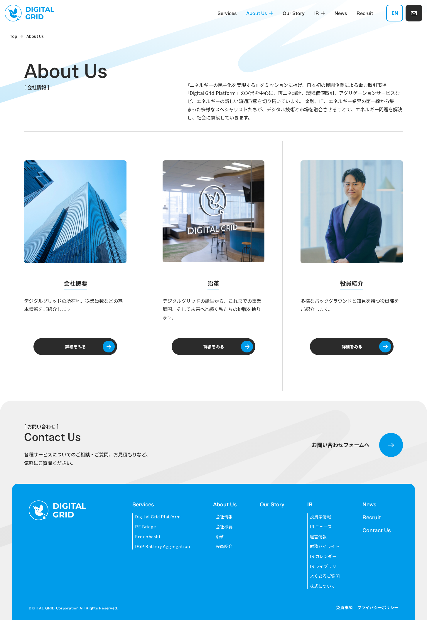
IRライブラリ (323, 566)
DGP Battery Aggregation (162, 546)
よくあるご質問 (325, 576)
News (341, 13)
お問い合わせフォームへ (340, 444)
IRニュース (321, 526)
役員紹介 (224, 546)
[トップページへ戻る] (57, 510)
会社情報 (224, 516)
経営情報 (318, 536)
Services (227, 13)
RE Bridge (145, 526)
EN (394, 13)
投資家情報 (320, 516)
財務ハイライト (325, 546)
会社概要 (224, 526)
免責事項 (344, 607)
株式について (322, 586)
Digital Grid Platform (158, 516)
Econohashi (147, 536)
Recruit (365, 13)
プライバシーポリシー (377, 607)
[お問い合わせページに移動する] (414, 13)
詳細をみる (75, 346)
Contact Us (376, 530)
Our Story (294, 13)
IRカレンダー (323, 556)
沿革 (220, 536)
